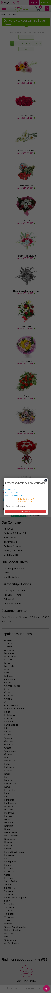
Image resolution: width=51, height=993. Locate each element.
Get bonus (25, 511)
